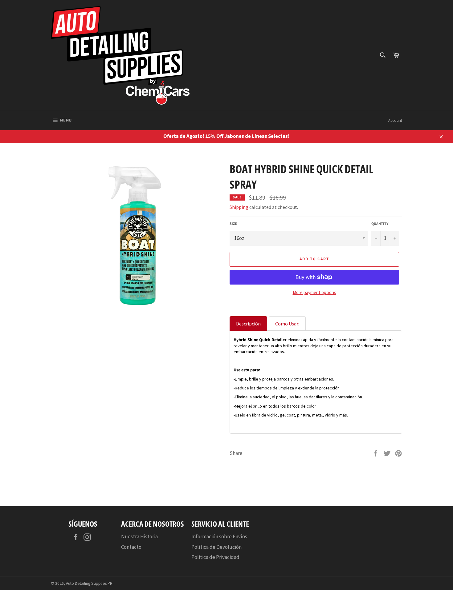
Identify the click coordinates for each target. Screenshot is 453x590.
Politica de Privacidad (215, 557)
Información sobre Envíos (219, 536)
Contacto (131, 547)
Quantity (379, 223)
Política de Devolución (216, 547)
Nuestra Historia (139, 536)
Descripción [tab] (248, 324)
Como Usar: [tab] (287, 324)
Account (395, 120)
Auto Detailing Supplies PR (89, 583)
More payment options (314, 292)
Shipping (239, 207)
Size (233, 223)
